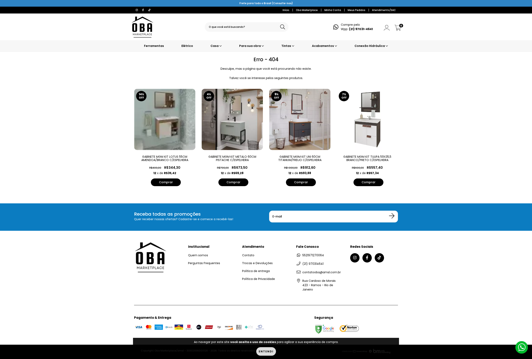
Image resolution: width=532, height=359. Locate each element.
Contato (248, 255)
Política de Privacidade (258, 279)
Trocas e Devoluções (257, 263)
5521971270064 (313, 255)
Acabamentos (323, 46)
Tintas (286, 46)
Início (286, 10)
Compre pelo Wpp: (357, 27)
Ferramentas (154, 46)
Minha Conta (332, 10)
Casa (215, 46)
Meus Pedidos (356, 10)
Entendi (266, 351)
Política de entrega (256, 271)
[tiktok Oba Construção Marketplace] (149, 10)
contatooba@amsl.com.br (321, 272)
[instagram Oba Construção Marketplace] (137, 10)
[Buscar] (282, 27)
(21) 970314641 (313, 264)
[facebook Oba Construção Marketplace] (143, 10)
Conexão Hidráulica (370, 46)
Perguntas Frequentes (204, 263)
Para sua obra (250, 46)
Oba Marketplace (307, 10)
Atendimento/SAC (384, 10)
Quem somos (198, 255)
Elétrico (187, 46)
